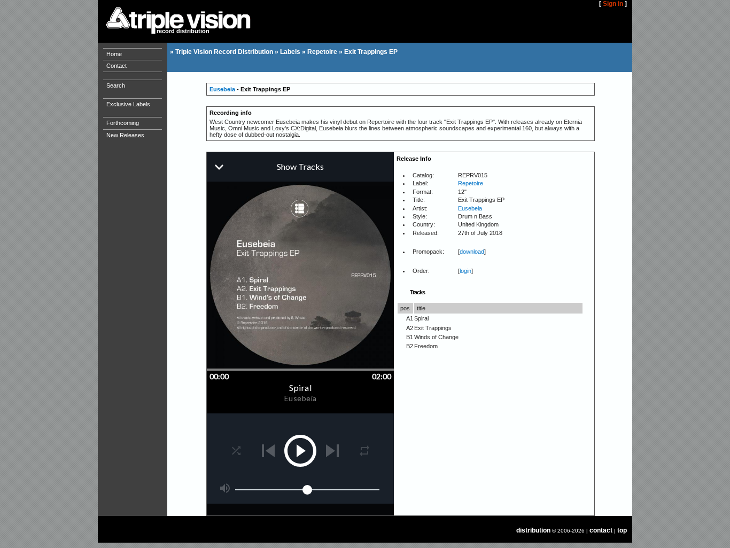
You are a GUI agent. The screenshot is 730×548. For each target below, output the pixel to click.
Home (114, 54)
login (465, 271)
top (622, 530)
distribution (533, 530)
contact (600, 530)
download (472, 251)
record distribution (183, 31)
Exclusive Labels (128, 104)
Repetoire (322, 52)
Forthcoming (122, 123)
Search (115, 85)
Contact (116, 65)
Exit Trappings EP (371, 52)
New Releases (125, 135)
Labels (290, 52)
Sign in (613, 3)
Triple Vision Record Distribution (224, 52)
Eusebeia (222, 89)
